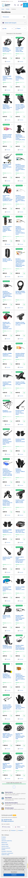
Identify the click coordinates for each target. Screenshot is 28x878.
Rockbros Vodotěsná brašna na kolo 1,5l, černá (7, 647)
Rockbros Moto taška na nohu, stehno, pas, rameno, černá (20, 49)
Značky (7, 9)
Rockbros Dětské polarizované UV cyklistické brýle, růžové (7, 136)
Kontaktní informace (6, 851)
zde (23, 869)
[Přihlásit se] (18, 5)
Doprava (3, 839)
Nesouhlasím (14, 872)
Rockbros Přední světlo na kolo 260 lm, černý (20, 323)
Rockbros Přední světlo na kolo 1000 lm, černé (20, 501)
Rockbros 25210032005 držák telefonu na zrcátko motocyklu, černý (20, 137)
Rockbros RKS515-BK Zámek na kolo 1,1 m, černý (20, 292)
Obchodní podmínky (6, 840)
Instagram (20, 830)
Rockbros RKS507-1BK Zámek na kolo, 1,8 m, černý (20, 531)
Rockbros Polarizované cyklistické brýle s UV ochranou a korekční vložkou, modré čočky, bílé (7, 472)
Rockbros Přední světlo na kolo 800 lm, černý (20, 383)
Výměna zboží (5, 846)
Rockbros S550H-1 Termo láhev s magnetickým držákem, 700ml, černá (7, 229)
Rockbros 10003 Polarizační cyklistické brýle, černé (7, 166)
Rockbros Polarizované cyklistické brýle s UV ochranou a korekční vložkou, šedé (7, 294)
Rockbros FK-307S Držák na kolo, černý (7, 558)
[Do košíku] (11, 58)
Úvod (2, 9)
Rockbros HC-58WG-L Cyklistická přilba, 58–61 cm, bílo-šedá (20, 766)
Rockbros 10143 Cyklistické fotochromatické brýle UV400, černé (7, 441)
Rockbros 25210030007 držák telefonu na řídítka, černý (7, 106)
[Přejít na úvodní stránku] (5, 5)
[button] (15, 5)
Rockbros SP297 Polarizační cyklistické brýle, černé (7, 588)
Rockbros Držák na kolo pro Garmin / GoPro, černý (20, 412)
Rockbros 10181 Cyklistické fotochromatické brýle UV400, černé (20, 618)
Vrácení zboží (4, 844)
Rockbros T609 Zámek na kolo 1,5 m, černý (7, 260)
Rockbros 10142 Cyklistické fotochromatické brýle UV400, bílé (20, 647)
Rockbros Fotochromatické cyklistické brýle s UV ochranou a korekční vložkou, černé (20, 167)
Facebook (13, 830)
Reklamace (4, 842)
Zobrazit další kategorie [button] (10, 22)
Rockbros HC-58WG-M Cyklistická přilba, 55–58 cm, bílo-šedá (20, 736)
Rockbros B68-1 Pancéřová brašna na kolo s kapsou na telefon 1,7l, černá (20, 107)
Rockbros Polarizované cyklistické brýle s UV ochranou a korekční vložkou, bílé (20, 677)
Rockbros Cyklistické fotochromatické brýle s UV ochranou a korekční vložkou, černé (20, 230)
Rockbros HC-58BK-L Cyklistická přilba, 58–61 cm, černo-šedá (7, 735)
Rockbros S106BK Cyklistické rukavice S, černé (7, 355)
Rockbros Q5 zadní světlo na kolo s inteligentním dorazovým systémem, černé (7, 325)
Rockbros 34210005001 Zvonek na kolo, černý (20, 78)
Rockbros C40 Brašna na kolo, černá (7, 617)
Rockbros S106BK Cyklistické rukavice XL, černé (7, 531)
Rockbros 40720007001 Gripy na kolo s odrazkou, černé (7, 675)
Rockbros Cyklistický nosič (7, 411)
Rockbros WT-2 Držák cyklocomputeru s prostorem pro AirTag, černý (20, 560)
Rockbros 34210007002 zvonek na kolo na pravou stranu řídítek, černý (7, 502)
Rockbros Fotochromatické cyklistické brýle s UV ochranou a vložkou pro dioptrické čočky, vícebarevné (20, 262)
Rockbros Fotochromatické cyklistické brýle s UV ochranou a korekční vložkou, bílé (20, 198)
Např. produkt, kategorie (11, 27)
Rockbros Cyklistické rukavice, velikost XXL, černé (20, 706)
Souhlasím (14, 874)
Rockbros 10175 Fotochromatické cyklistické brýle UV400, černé (7, 706)
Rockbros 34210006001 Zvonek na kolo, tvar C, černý (7, 49)
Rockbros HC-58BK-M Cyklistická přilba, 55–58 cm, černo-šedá (7, 766)
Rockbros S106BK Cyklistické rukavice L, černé (20, 588)
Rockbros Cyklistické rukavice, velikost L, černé (20, 470)
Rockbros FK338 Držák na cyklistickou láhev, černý (7, 78)
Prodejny (3, 837)
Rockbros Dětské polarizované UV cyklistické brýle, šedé (20, 355)
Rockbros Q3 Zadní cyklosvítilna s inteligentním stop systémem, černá (7, 198)
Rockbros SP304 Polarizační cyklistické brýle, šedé (7, 383)
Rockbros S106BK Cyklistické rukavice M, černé (20, 440)
